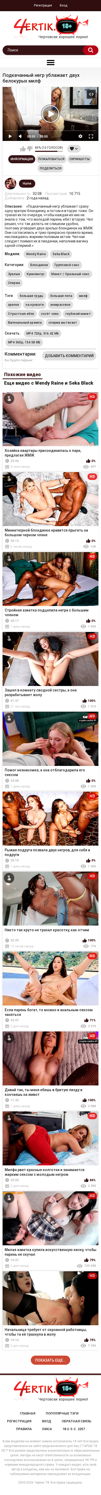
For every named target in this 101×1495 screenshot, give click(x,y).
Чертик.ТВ (41, 1482)
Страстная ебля (21, 314)
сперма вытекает (62, 322)
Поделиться (50, 168)
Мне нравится (23, 148)
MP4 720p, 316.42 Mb (42, 333)
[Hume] (11, 184)
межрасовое (60, 305)
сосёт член (50, 314)
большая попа (61, 296)
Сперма (14, 283)
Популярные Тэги (62, 1413)
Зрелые (14, 274)
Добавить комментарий (69, 356)
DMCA (47, 1429)
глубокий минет (78, 314)
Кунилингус (36, 274)
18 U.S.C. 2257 (73, 1429)
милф (83, 296)
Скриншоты (79, 159)
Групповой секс (67, 265)
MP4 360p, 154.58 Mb (24, 342)
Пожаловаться (51, 159)
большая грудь (32, 296)
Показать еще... (50, 1360)
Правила (24, 1429)
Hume (27, 183)
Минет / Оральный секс (70, 274)
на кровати (35, 305)
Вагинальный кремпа (25, 322)
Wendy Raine (36, 254)
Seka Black (61, 254)
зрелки (13, 305)
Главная (27, 1413)
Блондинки (39, 265)
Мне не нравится (29, 148)
